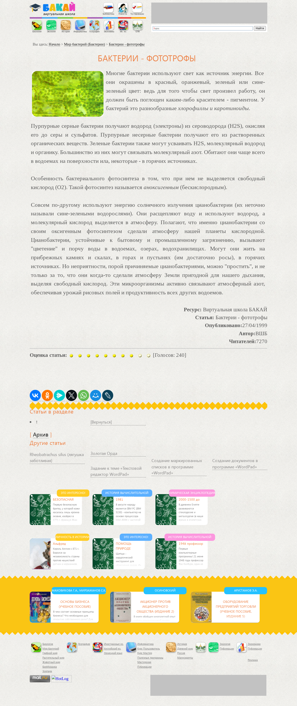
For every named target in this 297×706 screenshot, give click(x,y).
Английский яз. (112, 648)
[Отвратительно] (71, 356)
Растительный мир (53, 657)
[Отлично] (123, 356)
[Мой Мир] (95, 395)
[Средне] (97, 356)
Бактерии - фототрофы (127, 44)
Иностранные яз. (113, 643)
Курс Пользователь (148, 648)
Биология (47, 643)
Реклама (253, 659)
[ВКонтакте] (35, 395)
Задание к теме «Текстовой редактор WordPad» (116, 471)
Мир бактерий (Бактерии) (84, 44)
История (182, 643)
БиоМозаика (49, 666)
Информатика (145, 643)
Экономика (254, 643)
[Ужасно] (80, 356)
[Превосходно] (131, 356)
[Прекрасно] (140, 356)
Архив (40, 434)
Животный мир (51, 661)
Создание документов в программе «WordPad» (235, 463)
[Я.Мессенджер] (59, 395)
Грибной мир (49, 652)
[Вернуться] (101, 422)
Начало (54, 44)
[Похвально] (114, 356)
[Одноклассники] (47, 395)
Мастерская (144, 661)
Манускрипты (185, 657)
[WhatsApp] (83, 395)
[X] (71, 395)
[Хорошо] (106, 356)
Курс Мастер (144, 652)
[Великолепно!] (149, 356)
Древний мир (185, 648)
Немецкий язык (113, 652)
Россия (181, 652)
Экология (225, 643)
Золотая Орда (103, 453)
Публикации (144, 666)
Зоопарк (47, 671)
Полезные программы (150, 657)
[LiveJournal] (107, 395)
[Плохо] (88, 356)
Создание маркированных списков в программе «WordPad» (177, 466)
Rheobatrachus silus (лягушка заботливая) (57, 457)
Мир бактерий (50, 648)
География (84, 643)
